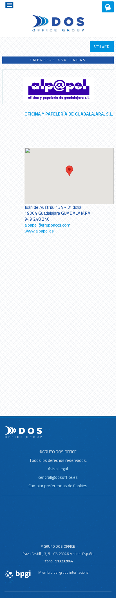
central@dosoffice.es (58, 477)
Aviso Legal (58, 469)
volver (102, 46)
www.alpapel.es (39, 230)
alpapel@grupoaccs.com (47, 224)
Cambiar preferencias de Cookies (57, 485)
